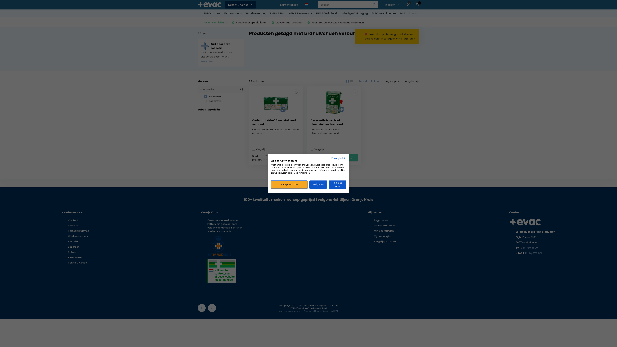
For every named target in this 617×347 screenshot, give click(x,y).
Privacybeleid (338, 158)
